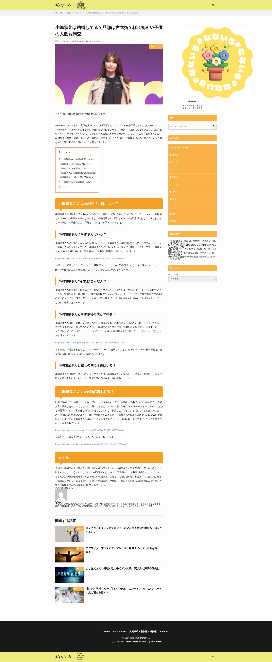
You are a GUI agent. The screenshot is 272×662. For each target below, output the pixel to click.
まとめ (63, 187)
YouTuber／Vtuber (180, 148)
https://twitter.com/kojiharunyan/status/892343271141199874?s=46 (89, 342)
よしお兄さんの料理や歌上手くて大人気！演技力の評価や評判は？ (124, 568)
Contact (80, 4)
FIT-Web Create (130, 642)
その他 (175, 162)
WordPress (156, 642)
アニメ (175, 177)
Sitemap (80, 6)
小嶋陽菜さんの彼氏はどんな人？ (75, 169)
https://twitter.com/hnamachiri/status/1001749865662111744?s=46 (89, 258)
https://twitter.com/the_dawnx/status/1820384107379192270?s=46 (89, 430)
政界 (174, 214)
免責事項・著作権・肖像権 (143, 631)
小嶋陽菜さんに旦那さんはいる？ (75, 164)
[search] (214, 127)
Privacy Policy (119, 631)
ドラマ (175, 207)
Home (79, 2)
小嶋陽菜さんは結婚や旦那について (76, 159)
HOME (60, 13)
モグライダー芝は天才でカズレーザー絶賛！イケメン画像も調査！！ (121, 550)
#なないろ (63, 5)
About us (81, 8)
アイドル (78, 13)
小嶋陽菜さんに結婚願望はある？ (75, 182)
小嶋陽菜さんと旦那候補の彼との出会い (78, 173)
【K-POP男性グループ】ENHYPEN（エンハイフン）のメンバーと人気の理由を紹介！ (124, 591)
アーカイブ (173, 275)
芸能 (69, 13)
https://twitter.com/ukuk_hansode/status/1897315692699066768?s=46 (91, 444)
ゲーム (175, 184)
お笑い (175, 155)
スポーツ (176, 199)
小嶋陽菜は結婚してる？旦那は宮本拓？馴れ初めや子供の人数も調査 (112, 13)
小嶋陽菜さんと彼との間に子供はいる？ (78, 177)
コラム (175, 192)
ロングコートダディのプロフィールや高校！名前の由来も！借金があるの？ (124, 530)
